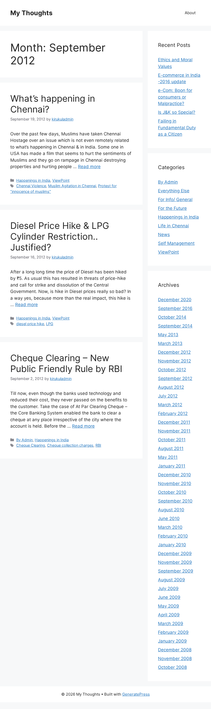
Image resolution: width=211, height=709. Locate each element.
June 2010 (169, 518)
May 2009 (168, 606)
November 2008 (175, 658)
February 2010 (173, 536)
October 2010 (172, 492)
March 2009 (170, 623)
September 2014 (175, 325)
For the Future (172, 208)
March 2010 (170, 527)
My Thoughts (31, 13)
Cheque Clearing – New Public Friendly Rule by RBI (66, 363)
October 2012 (172, 369)
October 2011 (172, 439)
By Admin (24, 440)
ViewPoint (60, 180)
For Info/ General (175, 199)
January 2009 (172, 641)
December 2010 (174, 474)
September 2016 (175, 308)
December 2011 (174, 422)
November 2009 (175, 562)
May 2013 (168, 334)
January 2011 (171, 466)
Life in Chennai (173, 225)
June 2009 (169, 597)
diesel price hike (30, 324)
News (164, 234)
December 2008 (174, 649)
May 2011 (168, 457)
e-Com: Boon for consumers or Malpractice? (175, 97)
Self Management (176, 243)
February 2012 (173, 413)
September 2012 (175, 378)
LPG (49, 324)
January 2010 (172, 544)
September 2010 (175, 501)
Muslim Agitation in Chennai (72, 186)
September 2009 (175, 571)
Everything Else (173, 190)
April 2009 (169, 614)
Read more (89, 166)
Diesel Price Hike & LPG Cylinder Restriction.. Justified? (59, 236)
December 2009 (175, 553)
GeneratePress (136, 694)
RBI (98, 445)
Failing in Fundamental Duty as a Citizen (177, 127)
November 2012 (174, 361)
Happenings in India (33, 180)
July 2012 (168, 396)
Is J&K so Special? (176, 112)
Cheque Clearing (30, 445)
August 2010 (171, 509)
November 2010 (174, 483)
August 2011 (170, 448)
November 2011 (174, 431)
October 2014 (172, 317)
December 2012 (174, 352)
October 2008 (172, 667)
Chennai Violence (31, 186)
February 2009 (173, 632)
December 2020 (174, 299)
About (190, 12)
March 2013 (170, 343)
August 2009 (171, 579)
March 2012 (170, 404)
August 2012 (171, 387)
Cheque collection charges (70, 445)
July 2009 (168, 588)
